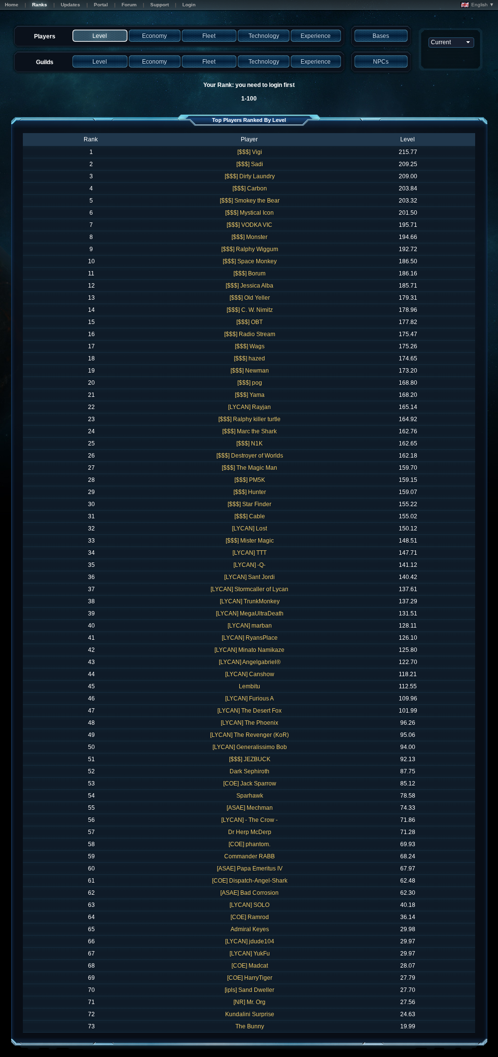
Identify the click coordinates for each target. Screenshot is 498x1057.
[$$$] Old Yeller (250, 297)
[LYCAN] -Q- (249, 565)
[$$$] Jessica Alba (249, 285)
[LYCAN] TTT (249, 552)
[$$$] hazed (249, 358)
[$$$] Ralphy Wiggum (249, 249)
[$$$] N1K (249, 443)
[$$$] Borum (249, 273)
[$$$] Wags (250, 346)
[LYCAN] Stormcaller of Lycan (249, 589)
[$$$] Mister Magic (250, 540)
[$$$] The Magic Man (249, 467)
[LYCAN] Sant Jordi (249, 577)
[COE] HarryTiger (249, 977)
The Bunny (249, 1026)
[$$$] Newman (250, 370)
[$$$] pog (249, 382)
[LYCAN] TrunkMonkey (250, 601)
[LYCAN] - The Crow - (249, 820)
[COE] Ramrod (250, 917)
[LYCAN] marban (250, 625)
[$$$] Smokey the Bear (250, 200)
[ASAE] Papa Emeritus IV (250, 868)
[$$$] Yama (250, 395)
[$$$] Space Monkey (250, 261)
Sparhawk (249, 795)
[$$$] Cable (249, 516)
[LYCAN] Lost (249, 528)
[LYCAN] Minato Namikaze (249, 650)
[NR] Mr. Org (249, 1002)
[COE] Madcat (249, 965)
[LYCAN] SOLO (249, 905)
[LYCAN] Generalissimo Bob (250, 747)
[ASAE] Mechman (250, 807)
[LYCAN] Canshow (249, 674)
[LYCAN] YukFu (250, 953)
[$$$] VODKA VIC (249, 225)
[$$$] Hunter (249, 492)
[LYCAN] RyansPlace (250, 637)
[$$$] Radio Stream (249, 334)
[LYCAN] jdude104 (249, 941)
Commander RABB (249, 856)
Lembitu (249, 686)
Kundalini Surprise (249, 1014)
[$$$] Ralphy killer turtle (249, 419)
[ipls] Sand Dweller (249, 990)
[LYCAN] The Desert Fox (249, 710)
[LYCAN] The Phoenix (249, 722)
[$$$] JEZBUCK (249, 759)
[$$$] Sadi (249, 164)
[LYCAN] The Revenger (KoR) (249, 735)
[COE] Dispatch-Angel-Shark (249, 880)
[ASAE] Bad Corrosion (249, 892)
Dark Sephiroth (249, 771)
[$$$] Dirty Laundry (250, 176)
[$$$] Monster (249, 237)
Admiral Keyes (250, 929)
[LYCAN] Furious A (249, 698)
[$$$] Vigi (249, 152)
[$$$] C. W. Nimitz (250, 310)
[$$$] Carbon (249, 188)
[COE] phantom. (249, 844)
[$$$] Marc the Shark (249, 431)
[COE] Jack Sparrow (249, 783)
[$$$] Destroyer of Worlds (249, 455)
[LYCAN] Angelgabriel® (250, 662)
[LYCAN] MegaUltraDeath (250, 613)
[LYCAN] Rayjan (249, 407)
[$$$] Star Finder (249, 504)
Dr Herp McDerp (249, 832)
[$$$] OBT (249, 322)
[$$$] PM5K (249, 480)
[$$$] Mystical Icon (249, 212)
